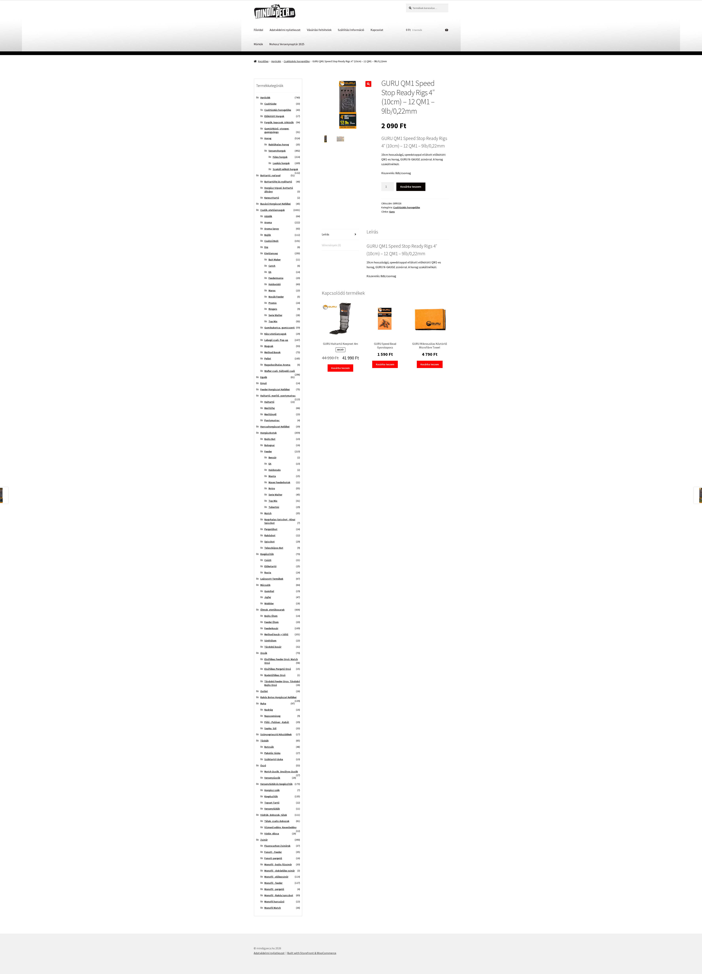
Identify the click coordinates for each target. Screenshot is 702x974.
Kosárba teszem (410, 186)
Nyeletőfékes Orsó (274, 675)
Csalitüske (270, 103)
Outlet (264, 691)
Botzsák (269, 746)
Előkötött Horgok (274, 116)
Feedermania (276, 278)
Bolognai (269, 445)
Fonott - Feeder (273, 852)
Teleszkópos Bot (273, 547)
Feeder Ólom (271, 622)
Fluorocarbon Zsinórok (277, 845)
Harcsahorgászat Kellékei (275, 426)
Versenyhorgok (277, 150)
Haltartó (269, 402)
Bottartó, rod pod (270, 175)
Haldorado (275, 470)
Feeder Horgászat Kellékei (275, 389)
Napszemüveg (272, 716)
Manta (272, 476)
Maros (272, 290)
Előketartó (270, 566)
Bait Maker (275, 259)
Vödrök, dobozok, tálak (273, 815)
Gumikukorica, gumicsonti (279, 327)
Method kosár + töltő (276, 634)
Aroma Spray (271, 228)
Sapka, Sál (270, 728)
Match (267, 513)
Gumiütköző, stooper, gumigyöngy (276, 130)
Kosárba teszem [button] (340, 368)
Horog (267, 138)
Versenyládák (272, 808)
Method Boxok (272, 352)
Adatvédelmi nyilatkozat (285, 30)
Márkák (258, 44)
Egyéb (263, 377)
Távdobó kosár (272, 646)
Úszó (263, 765)
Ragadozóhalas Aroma (277, 364)
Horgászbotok (268, 432)
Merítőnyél (270, 414)
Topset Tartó (271, 802)
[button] (368, 84)
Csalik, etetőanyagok (272, 210)
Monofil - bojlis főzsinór (278, 864)
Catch (272, 265)
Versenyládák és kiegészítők (276, 784)
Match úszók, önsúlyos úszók (281, 771)
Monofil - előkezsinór (276, 876)
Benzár (272, 457)
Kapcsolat (377, 30)
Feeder (268, 451)
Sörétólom (270, 640)
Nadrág (268, 709)
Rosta (267, 572)
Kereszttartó (271, 197)
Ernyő (263, 383)
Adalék (268, 216)
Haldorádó (275, 284)
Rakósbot (269, 535)
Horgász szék (272, 790)
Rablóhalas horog (279, 144)
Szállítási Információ (351, 30)
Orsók (263, 653)
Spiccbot (269, 541)
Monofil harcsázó (274, 901)
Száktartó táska (273, 759)
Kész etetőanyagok (275, 333)
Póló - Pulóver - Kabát (276, 722)
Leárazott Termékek (271, 578)
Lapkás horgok (281, 163)
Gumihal (269, 591)
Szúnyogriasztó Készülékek (276, 734)
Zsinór (264, 839)
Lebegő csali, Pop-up (276, 340)
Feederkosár (271, 628)
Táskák (264, 740)
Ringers (273, 309)
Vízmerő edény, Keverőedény (280, 827)
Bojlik (267, 235)
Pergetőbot (270, 529)
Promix (273, 303)
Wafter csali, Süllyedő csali (279, 371)
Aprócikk (276, 61)
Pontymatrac (272, 420)
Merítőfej (269, 408)
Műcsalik (265, 585)
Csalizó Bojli (271, 241)
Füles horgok (280, 157)
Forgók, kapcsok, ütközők (279, 122)
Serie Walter (275, 315)
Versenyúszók (272, 777)
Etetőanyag (271, 253)
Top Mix (273, 321)
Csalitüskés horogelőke (297, 61)
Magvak (268, 346)
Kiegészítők (267, 554)
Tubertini (274, 507)
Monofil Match (272, 907)
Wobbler (269, 603)
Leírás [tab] (325, 234)
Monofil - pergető (274, 889)
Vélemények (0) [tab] (331, 245)
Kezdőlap (263, 61)
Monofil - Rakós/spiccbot (278, 895)
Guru (392, 211)
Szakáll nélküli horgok (285, 169)
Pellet (267, 358)
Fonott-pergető (273, 858)
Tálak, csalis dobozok (276, 821)
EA (270, 272)
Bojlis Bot (269, 439)
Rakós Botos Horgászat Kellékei (278, 697)
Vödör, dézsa (271, 833)
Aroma (268, 222)
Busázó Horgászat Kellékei (275, 203)
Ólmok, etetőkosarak (272, 609)
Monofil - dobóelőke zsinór (279, 870)
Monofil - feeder (273, 883)
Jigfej (267, 597)
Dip (266, 247)
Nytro (272, 488)
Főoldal (258, 30)
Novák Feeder (276, 296)
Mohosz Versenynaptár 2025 (286, 44)
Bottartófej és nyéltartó (278, 181)
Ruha (263, 703)
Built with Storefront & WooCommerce (311, 953)
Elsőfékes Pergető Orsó (277, 669)
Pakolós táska (272, 753)
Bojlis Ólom (271, 616)
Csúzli (267, 560)
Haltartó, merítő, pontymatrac (278, 395)
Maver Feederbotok (279, 482)
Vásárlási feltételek (319, 30)
